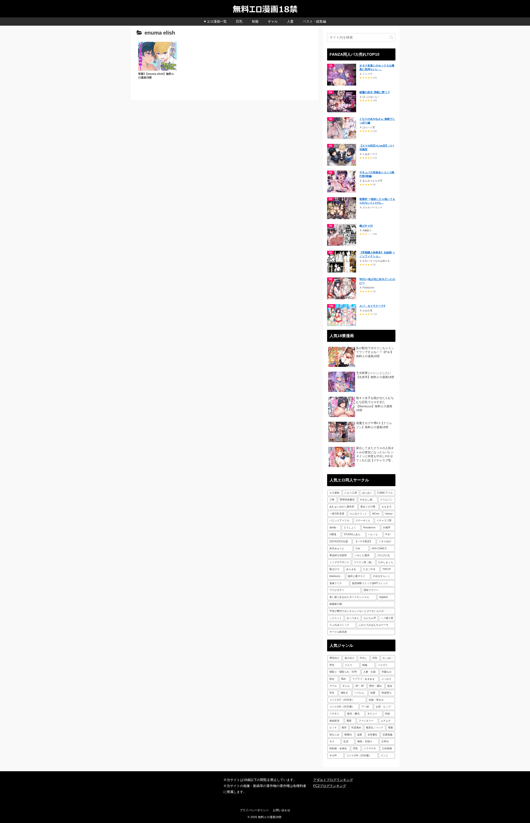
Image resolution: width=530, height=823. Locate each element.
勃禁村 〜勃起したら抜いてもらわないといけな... (377, 201)
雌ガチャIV (366, 225)
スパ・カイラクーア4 (372, 305)
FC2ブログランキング (329, 786)
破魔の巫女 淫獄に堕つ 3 (374, 92)
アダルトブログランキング (333, 780)
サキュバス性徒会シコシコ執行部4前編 (376, 174)
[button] (391, 37)
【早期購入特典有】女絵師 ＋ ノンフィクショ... (377, 254)
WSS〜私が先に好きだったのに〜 (377, 281)
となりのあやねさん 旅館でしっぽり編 (377, 120)
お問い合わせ (281, 810)
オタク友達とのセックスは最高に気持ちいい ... (376, 67)
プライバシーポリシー (254, 810)
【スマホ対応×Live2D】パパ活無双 (376, 147)
